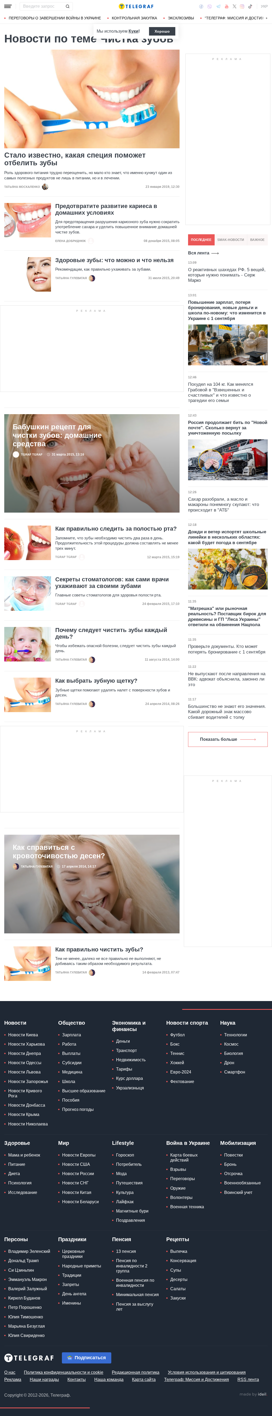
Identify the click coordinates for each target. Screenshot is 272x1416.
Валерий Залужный (27, 1289)
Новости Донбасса (26, 1105)
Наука (227, 1023)
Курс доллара (129, 1078)
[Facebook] (201, 6)
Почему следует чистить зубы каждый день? (111, 633)
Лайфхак (125, 1202)
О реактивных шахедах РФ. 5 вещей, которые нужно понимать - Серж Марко (227, 275)
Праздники (72, 1239)
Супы (175, 1270)
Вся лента (198, 253)
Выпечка (178, 1251)
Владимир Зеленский (29, 1251)
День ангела (74, 1294)
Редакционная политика (135, 1372)
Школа (68, 1081)
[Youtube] (227, 6)
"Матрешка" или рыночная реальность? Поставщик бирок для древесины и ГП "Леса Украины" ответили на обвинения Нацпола (227, 616)
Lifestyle (123, 1143)
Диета (14, 1173)
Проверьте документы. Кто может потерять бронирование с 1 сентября (226, 649)
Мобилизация (238, 1143)
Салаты (178, 1289)
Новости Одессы (24, 1062)
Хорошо (162, 31)
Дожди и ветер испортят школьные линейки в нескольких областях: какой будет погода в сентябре (227, 537)
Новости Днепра (24, 1053)
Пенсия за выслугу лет (134, 1306)
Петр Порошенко (25, 1307)
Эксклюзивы (181, 18)
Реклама (12, 1379)
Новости (15, 1023)
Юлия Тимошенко (25, 1317)
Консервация (183, 1260)
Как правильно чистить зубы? (99, 949)
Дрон (229, 1062)
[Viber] (209, 6)
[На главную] (136, 6)
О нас (9, 1372)
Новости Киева (23, 1035)
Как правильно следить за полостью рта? (116, 529)
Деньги (123, 1041)
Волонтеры (181, 1197)
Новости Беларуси (80, 1202)
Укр (264, 6)
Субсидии (72, 1062)
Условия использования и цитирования (207, 1372)
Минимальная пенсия (137, 1294)
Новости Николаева (28, 1124)
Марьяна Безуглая (26, 1326)
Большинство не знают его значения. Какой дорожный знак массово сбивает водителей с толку (227, 712)
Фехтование (182, 1081)
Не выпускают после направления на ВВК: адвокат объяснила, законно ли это (226, 679)
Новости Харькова (26, 1044)
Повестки (233, 1155)
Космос (231, 1044)
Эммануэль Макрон (27, 1279)
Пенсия (121, 1239)
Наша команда (109, 1379)
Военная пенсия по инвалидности (135, 1283)
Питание (16, 1164)
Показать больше (218, 739)
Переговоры (182, 1178)
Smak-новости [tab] (230, 240)
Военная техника (187, 1207)
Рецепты (177, 1239)
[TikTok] (250, 6)
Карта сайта (144, 1379)
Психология (20, 1183)
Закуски (178, 1298)
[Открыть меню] (7, 6)
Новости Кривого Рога (25, 1093)
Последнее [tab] (201, 240)
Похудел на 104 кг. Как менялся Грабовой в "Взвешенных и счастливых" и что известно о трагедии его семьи (220, 392)
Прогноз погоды (78, 1109)
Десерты (179, 1279)
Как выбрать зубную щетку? (96, 681)
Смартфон (234, 1072)
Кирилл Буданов (24, 1298)
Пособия (70, 1100)
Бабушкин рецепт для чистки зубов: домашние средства (57, 435)
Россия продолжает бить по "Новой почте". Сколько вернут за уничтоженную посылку (227, 428)
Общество (71, 1023)
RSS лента (248, 1379)
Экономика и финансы (129, 1026)
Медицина (72, 1072)
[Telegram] (218, 6)
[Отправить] (67, 6)
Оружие (178, 1188)
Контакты (76, 1379)
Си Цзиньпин (21, 1270)
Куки (133, 31)
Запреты (70, 1284)
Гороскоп (125, 1155)
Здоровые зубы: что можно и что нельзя (114, 260)
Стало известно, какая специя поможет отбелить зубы (75, 159)
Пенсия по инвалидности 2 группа (131, 1265)
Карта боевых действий (184, 1157)
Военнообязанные (242, 1183)
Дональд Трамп (23, 1260)
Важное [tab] (257, 240)
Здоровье (17, 1143)
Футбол (177, 1035)
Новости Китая (76, 1192)
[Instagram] (242, 6)
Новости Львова (24, 1072)
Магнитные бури (132, 1211)
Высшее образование (83, 1091)
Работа (69, 1044)
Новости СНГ (75, 1183)
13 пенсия (126, 1251)
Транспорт (126, 1050)
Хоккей (177, 1062)
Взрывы (178, 1169)
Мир (63, 1143)
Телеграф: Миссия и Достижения (196, 1379)
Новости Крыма (23, 1114)
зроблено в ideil (253, 1394)
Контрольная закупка (134, 18)
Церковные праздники (73, 1254)
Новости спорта (187, 1023)
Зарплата (71, 1035)
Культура (125, 1192)
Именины (71, 1303)
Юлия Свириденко (26, 1335)
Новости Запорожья (28, 1081)
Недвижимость (131, 1060)
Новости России (78, 1173)
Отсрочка (233, 1173)
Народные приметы (81, 1266)
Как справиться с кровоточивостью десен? (59, 851)
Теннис (177, 1053)
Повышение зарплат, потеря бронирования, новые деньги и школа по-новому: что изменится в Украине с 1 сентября (227, 310)
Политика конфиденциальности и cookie (63, 1372)
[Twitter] (234, 6)
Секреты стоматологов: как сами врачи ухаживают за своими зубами (112, 582)
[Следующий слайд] (266, 18)
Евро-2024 (180, 1072)
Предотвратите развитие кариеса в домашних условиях (106, 209)
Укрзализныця (130, 1088)
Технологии (235, 1035)
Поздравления (130, 1220)
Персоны (16, 1239)
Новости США (76, 1164)
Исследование (22, 1192)
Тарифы (124, 1069)
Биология (233, 1053)
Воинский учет (238, 1192)
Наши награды (44, 1379)
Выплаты (71, 1053)
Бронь (230, 1164)
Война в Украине (188, 1143)
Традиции (71, 1275)
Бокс (175, 1044)
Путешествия (129, 1183)
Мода (121, 1173)
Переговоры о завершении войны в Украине (55, 18)
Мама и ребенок (24, 1155)
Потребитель (129, 1164)
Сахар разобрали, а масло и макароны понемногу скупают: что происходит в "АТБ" (223, 505)
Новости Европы (79, 1155)
